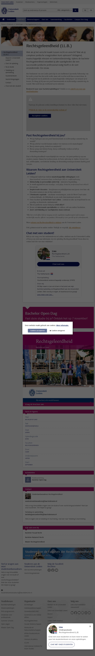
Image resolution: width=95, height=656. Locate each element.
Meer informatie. (62, 325)
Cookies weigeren (58, 330)
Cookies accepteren (37, 330)
